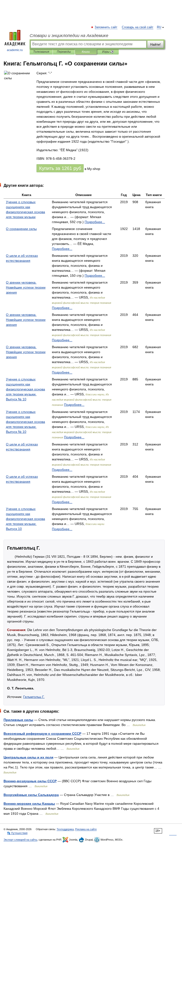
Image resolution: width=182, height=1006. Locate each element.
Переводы (64, 51)
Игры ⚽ (108, 51)
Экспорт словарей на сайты (20, 839)
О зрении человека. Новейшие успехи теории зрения (26, 287)
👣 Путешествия (17, 833)
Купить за (60, 168)
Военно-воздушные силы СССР (30, 781)
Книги (86, 51)
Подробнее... (95, 222)
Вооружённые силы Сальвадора (31, 795)
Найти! (155, 44)
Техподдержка (65, 829)
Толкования (41, 51)
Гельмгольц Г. (34, 697)
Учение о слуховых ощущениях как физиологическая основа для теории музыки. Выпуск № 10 (25, 389)
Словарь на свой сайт (137, 27)
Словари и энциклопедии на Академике (69, 35)
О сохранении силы (21, 229)
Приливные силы (18, 720)
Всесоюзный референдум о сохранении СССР (42, 733)
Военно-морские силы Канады (29, 803)
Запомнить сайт (106, 27)
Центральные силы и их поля (28, 757)
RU (159, 27)
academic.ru (15, 50)
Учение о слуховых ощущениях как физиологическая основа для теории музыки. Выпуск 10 (25, 519)
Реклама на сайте (86, 829)
